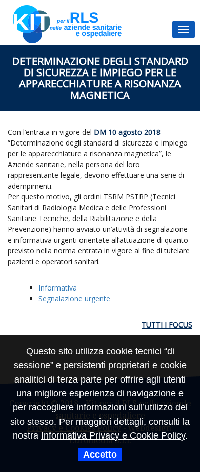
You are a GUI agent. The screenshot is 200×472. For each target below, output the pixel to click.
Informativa (57, 288)
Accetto (100, 454)
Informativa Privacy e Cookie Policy (113, 435)
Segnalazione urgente (74, 298)
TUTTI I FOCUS (167, 325)
